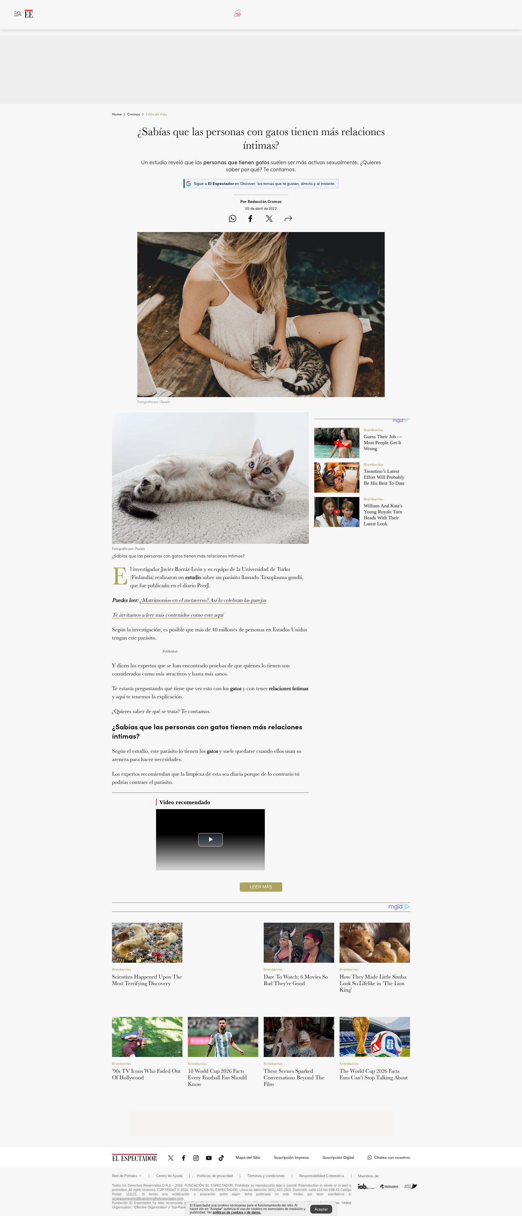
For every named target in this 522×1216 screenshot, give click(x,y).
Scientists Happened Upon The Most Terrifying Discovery (147, 980)
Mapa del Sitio (248, 1144)
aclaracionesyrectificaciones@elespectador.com (147, 1185)
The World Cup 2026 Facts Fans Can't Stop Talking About (374, 1074)
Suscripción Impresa (291, 1144)
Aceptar (321, 1209)
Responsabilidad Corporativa (321, 1163)
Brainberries (121, 969)
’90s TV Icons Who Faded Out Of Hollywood (146, 1074)
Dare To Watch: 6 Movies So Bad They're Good (296, 980)
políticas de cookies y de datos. (237, 1212)
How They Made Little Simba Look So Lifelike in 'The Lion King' (373, 983)
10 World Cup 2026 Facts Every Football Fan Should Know (217, 1077)
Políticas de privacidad (215, 1163)
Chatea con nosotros (392, 1144)
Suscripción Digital (338, 1144)
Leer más (261, 887)
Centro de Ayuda (169, 1163)
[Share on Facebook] (250, 219)
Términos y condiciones (266, 1163)
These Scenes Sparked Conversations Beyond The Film (294, 1077)
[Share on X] (269, 219)
